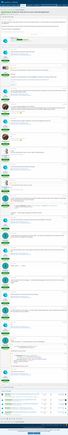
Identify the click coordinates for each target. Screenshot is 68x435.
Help (61, 424)
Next (20, 46)
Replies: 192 (11, 19)
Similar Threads (15, 14)
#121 (65, 49)
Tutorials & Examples (16, 401)
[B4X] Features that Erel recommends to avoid (19, 53)
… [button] (7, 46)
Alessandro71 (61, 400)
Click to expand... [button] (34, 34)
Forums (23, 5)
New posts (29, 5)
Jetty (39, 22)
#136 (65, 292)
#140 (65, 369)
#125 (65, 118)
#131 (65, 217)
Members (37, 5)
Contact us (43, 424)
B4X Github (23, 7)
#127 (65, 148)
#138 (65, 322)
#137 (65, 308)
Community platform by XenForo (34, 427)
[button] (9, 5)
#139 (65, 338)
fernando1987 (7, 396)
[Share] (66, 20)
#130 (65, 196)
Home (64, 424)
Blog (18, 5)
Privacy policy (56, 424)
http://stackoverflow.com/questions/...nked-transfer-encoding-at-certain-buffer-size (30, 79)
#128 (65, 164)
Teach (14, 5)
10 (17, 46)
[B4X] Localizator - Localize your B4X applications (25, 403)
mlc (5, 72)
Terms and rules (49, 424)
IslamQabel (5, 202)
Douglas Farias (5, 111)
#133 (65, 247)
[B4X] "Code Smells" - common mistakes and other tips (21, 55)
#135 (65, 277)
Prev (3, 46)
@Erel (12, 106)
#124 (65, 104)
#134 (65, 263)
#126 (65, 134)
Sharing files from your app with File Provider (24, 399)
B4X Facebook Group (15, 7)
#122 (65, 65)
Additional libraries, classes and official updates (24, 396)
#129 (65, 180)
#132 (65, 233)
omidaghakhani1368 (5, 156)
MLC (11, 84)
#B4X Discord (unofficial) (5, 7)
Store (3, 5)
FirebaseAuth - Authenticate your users (21, 408)
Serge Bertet (61, 404)
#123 (65, 88)
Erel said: (13, 68)
